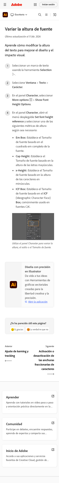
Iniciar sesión (48, 4)
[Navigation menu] (5, 4)
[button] (35, 4)
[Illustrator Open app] (54, 14)
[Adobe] (16, 4)
